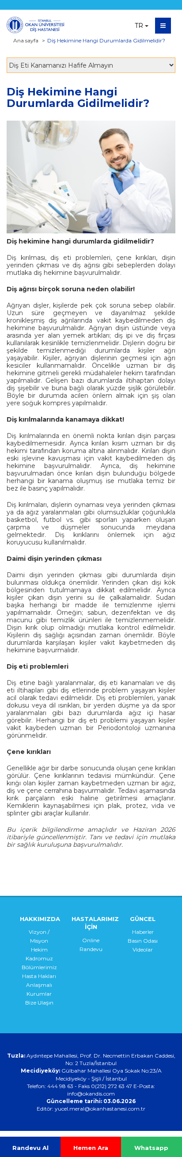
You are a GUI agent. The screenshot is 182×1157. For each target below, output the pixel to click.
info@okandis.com (91, 1093)
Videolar (143, 949)
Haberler (143, 932)
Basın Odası (143, 940)
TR (139, 26)
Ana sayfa (25, 40)
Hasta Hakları (39, 976)
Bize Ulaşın (39, 1002)
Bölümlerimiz (39, 967)
